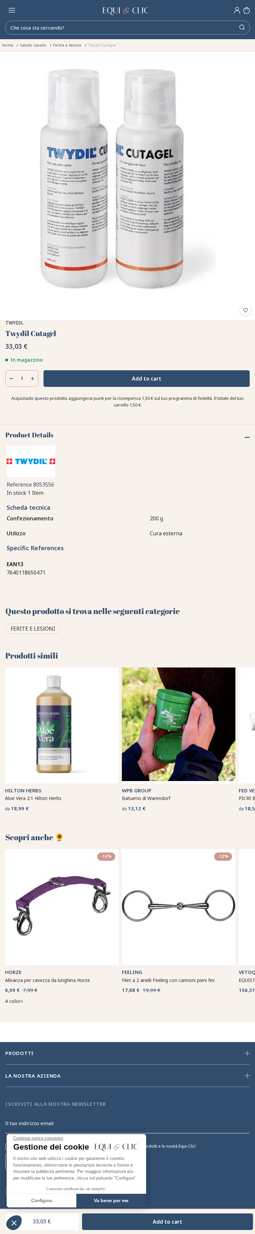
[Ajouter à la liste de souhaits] (245, 310)
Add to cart (146, 378)
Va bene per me (111, 1200)
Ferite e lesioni (33, 628)
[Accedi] (237, 10)
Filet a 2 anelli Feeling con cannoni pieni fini (168, 980)
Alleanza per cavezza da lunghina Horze (47, 980)
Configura (41, 1200)
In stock (16, 492)
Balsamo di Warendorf (146, 798)
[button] (14, 1223)
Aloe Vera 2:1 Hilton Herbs (33, 784)
